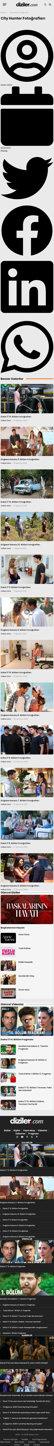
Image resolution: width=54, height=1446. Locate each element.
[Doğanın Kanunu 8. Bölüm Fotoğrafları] (27, 697)
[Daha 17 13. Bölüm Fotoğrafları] (27, 398)
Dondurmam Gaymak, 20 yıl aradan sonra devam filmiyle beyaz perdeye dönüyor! (26, 1396)
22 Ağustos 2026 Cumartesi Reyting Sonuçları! (22, 1424)
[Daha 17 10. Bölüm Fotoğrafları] (27, 654)
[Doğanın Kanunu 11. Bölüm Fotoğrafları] (27, 441)
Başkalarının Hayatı (13, 927)
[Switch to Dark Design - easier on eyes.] (45, 4)
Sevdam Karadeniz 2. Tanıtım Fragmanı (18, 1299)
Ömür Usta (23, 989)
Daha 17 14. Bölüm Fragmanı (17, 1039)
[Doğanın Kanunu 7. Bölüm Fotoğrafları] (27, 782)
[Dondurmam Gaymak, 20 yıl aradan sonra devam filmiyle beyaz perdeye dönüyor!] (27, 1380)
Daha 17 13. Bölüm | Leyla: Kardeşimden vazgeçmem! (25, 1327)
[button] (27, 178)
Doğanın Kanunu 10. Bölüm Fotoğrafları (20, 544)
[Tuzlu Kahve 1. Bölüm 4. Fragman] (8, 1077)
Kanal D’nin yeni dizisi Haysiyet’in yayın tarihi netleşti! (24, 1363)
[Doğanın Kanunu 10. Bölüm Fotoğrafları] (27, 526)
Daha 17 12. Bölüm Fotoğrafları (16, 502)
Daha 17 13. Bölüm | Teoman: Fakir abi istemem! (23, 1316)
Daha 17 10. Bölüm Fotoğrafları (16, 672)
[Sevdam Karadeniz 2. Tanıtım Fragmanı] (8, 1049)
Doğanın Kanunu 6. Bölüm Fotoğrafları (20, 885)
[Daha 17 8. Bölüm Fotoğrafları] (27, 825)
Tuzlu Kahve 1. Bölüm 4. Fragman (34, 1073)
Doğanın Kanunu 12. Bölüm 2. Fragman (19, 1305)
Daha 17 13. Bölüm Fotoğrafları (16, 416)
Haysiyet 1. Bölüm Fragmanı (14, 1333)
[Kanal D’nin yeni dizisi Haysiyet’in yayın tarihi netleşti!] (27, 1348)
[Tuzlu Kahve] (8, 952)
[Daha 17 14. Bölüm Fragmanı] (27, 1021)
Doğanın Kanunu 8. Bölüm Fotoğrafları (20, 715)
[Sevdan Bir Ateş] (8, 979)
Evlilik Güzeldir (25, 962)
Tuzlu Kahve (24, 948)
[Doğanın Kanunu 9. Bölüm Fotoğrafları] (27, 612)
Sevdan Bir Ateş (26, 976)
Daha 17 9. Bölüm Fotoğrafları (15, 758)
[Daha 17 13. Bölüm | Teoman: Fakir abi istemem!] (8, 1091)
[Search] (49, 4)
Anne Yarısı (23, 934)
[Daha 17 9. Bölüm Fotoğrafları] (27, 739)
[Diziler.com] (27, 4)
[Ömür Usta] (8, 993)
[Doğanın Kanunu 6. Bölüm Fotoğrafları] (27, 868)
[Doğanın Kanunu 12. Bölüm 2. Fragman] (8, 1063)
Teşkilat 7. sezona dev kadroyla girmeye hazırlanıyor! (25, 1418)
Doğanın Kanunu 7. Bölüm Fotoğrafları (20, 800)
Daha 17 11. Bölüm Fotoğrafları (16, 587)
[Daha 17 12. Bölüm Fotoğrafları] (27, 484)
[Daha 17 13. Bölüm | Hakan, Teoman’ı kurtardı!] (8, 1105)
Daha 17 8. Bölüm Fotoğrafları (15, 843)
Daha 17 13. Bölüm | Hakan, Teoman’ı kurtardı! (31, 1102)
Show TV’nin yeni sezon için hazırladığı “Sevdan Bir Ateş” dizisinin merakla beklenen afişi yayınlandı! (26, 1402)
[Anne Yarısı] (8, 938)
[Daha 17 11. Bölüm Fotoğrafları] (27, 569)
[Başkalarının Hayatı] (27, 909)
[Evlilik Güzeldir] (8, 965)
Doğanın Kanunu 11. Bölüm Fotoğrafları (20, 459)
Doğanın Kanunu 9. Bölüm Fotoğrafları (20, 630)
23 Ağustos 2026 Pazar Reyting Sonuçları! (20, 1407)
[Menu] (4, 4)
